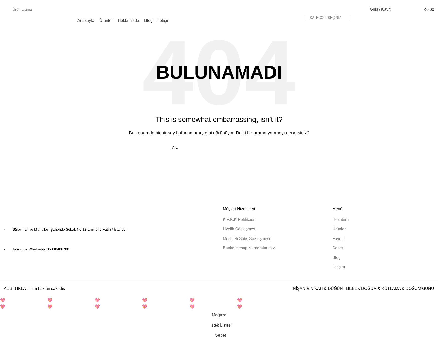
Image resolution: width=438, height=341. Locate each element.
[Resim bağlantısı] (32, 213)
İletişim (338, 267)
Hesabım (340, 219)
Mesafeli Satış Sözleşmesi (246, 238)
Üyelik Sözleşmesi (239, 229)
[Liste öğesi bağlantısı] (109, 239)
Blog (336, 257)
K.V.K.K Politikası (238, 219)
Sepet (337, 248)
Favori (338, 238)
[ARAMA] (355, 9)
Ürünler (339, 229)
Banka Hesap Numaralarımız (249, 248)
